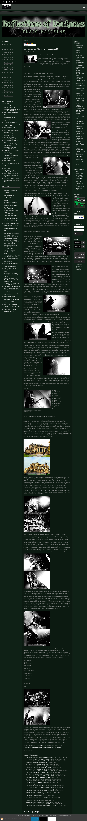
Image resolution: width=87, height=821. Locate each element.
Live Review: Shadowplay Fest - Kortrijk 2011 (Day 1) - (44, 804)
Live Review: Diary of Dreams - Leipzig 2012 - (42, 782)
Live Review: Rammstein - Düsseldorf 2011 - (41, 794)
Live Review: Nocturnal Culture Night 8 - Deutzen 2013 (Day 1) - (46, 771)
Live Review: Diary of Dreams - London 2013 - (42, 769)
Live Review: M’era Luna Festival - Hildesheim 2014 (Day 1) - (45, 759)
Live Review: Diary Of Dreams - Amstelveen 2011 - (43, 797)
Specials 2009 (8, 85)
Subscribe (78, 234)
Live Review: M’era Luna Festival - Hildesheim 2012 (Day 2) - (45, 785)
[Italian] (29, 43)
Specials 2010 (8, 82)
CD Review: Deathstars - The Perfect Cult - (41, 762)
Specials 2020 (8, 57)
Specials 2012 (8, 77)
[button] (24, 812)
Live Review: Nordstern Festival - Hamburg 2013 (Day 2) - (45, 774)
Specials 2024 (8, 47)
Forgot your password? (79, 265)
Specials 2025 (8, 44)
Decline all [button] (43, 819)
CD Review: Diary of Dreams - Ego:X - (40, 800)
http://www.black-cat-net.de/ (31, 747)
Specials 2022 (8, 52)
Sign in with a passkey (79, 256)
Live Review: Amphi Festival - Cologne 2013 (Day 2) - (43, 772)
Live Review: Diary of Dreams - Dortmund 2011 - (42, 799)
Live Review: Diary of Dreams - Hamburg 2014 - (42, 766)
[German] (27, 43)
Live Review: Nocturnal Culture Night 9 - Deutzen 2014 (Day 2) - (46, 757)
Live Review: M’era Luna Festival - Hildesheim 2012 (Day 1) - (45, 787)
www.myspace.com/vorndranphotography (50, 747)
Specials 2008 (8, 87)
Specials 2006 (8, 93)
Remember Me (79, 250)
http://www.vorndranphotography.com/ (51, 745)
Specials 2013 (8, 75)
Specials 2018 (8, 62)
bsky (23, 2)
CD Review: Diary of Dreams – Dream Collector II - (43, 792)
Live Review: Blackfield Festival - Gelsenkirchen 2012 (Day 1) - (46, 789)
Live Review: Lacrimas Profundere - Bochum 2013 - (43, 779)
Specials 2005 (8, 95)
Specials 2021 (8, 54)
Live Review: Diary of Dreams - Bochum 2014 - (42, 764)
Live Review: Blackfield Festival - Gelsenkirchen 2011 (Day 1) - (46, 805)
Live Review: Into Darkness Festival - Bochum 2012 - (43, 780)
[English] (24, 43)
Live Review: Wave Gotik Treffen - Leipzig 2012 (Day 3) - (44, 790)
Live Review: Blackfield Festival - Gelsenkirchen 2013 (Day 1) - (46, 776)
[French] (26, 43)
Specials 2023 (8, 49)
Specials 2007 (8, 90)
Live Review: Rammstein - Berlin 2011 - (40, 795)
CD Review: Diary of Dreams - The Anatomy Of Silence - (44, 784)
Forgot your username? (79, 268)
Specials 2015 (8, 70)
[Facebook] (6, 2)
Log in (80, 261)
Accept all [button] (35, 819)
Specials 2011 (8, 80)
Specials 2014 (8, 72)
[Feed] (3, 2)
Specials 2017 (8, 65)
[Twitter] (9, 2)
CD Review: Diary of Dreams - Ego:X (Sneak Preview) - (44, 802)
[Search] (18, 2)
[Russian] (30, 43)
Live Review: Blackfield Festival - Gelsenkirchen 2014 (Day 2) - (46, 761)
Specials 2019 (8, 59)
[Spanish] (32, 43)
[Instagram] (12, 2)
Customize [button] (52, 819)
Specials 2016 (8, 67)
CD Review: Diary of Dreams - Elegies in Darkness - (43, 767)
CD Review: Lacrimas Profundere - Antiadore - (42, 777)
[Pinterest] (15, 2)
